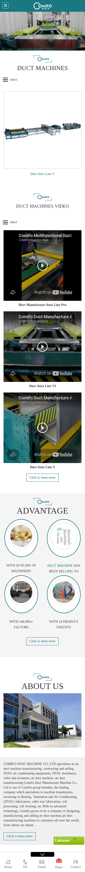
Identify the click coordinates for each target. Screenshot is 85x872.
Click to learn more (42, 477)
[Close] (81, 838)
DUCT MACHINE (60, 565)
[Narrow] (75, 838)
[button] (59, 861)
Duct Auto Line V (42, 174)
